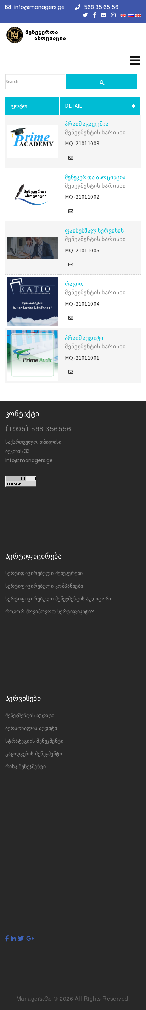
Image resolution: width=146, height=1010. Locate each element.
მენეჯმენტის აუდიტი (30, 715)
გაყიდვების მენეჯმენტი (33, 753)
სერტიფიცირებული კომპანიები (44, 585)
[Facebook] (96, 15)
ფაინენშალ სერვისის (94, 230)
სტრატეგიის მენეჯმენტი (34, 740)
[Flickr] (105, 15)
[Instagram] (115, 15)
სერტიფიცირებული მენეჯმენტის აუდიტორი (58, 598)
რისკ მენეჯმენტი (25, 766)
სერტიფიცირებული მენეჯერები (44, 573)
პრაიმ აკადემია (87, 123)
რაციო (74, 283)
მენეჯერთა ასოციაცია (95, 177)
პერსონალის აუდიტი (31, 728)
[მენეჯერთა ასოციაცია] (58, 35)
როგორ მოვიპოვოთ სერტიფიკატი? (49, 611)
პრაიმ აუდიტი (84, 337)
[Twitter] (87, 15)
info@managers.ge (39, 7)
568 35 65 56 (101, 7)
